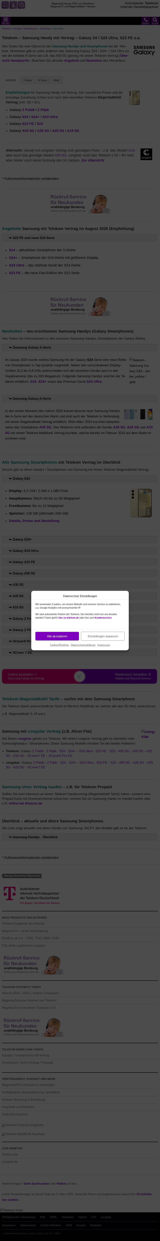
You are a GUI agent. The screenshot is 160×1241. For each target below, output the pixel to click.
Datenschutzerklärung (83, 645)
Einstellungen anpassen (103, 636)
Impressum (103, 645)
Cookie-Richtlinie (59, 645)
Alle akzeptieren (57, 636)
